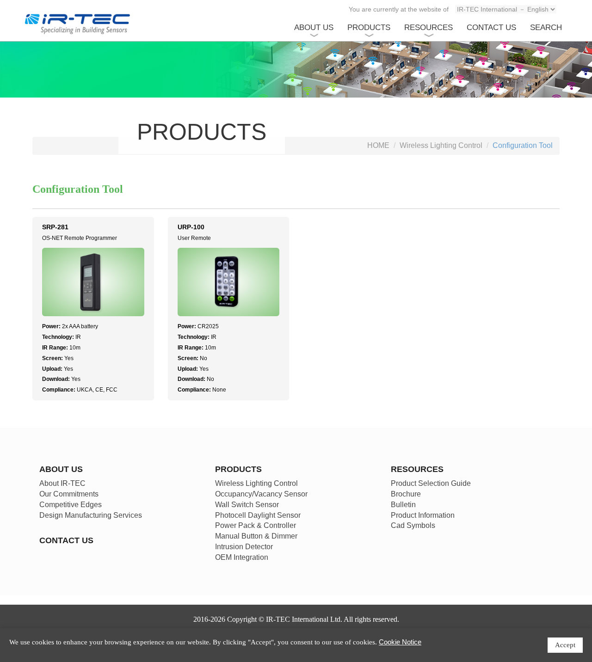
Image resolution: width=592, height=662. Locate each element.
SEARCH (546, 27)
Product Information (423, 515)
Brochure (406, 494)
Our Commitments (69, 494)
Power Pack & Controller (255, 525)
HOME (378, 145)
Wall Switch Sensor (247, 505)
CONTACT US (491, 27)
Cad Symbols (413, 525)
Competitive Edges (70, 505)
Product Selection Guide (431, 483)
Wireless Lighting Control (441, 145)
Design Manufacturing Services (90, 515)
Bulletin (403, 505)
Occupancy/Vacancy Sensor (261, 494)
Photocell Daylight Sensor (258, 515)
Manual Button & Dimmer (256, 536)
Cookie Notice (400, 642)
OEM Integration (241, 557)
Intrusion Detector (244, 547)
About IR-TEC (62, 483)
